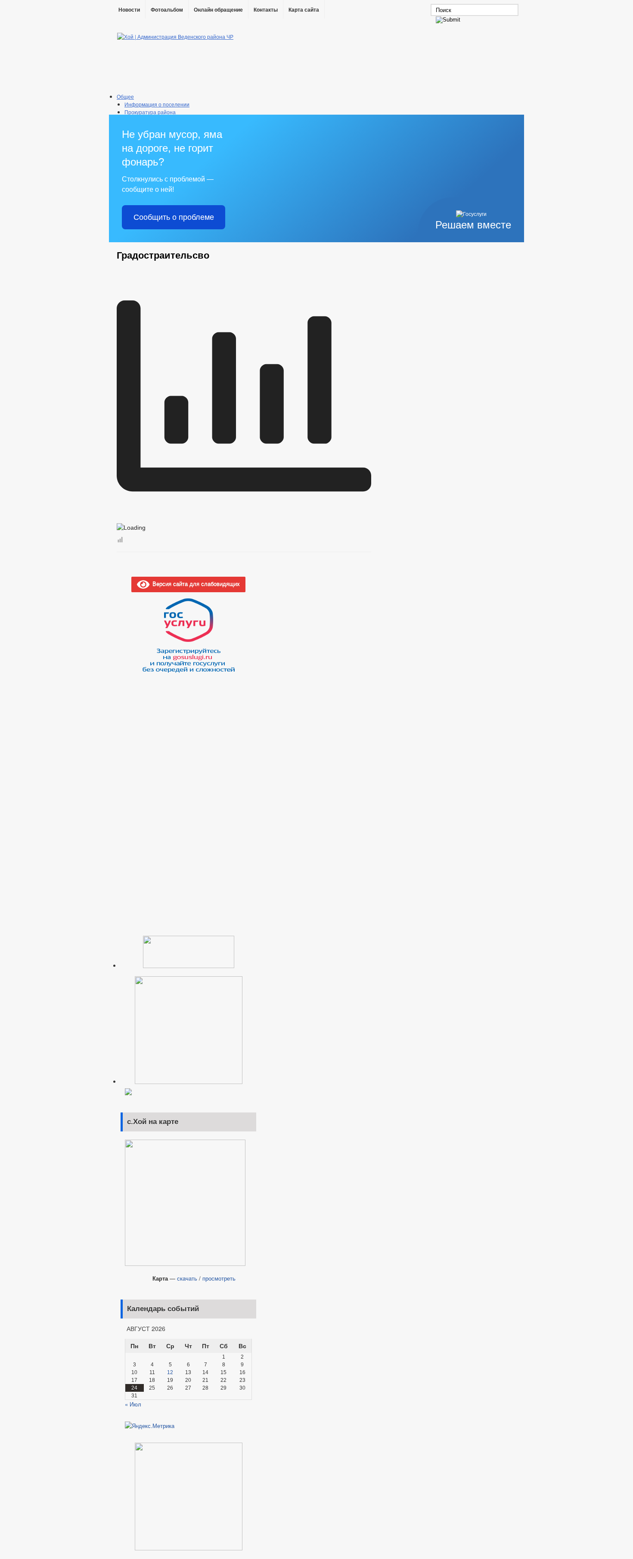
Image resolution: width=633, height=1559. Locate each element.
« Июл (133, 1404)
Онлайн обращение (218, 10)
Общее (125, 96)
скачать (187, 1278)
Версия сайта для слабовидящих (194, 583)
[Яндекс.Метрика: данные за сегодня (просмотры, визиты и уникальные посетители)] (149, 1426)
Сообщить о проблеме (173, 217)
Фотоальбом (167, 10)
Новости (129, 10)
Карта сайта (304, 10)
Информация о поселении (156, 104)
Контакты (266, 10)
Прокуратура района (150, 112)
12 (170, 1372)
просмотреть (219, 1278)
